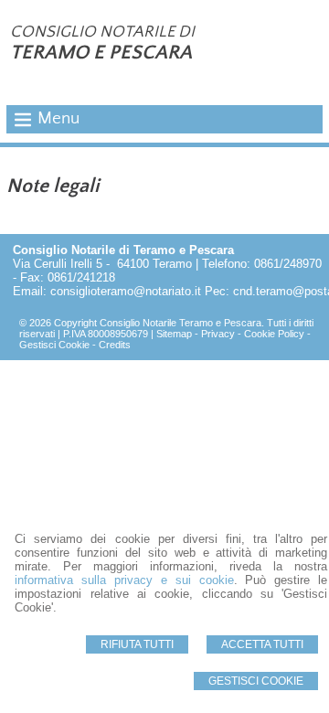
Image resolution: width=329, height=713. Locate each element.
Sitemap (174, 333)
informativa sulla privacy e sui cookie (124, 580)
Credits (115, 344)
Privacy (218, 333)
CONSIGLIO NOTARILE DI (102, 32)
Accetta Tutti (262, 644)
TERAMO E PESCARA (101, 52)
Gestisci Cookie (255, 681)
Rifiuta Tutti (137, 644)
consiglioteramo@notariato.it (125, 291)
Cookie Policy (274, 333)
